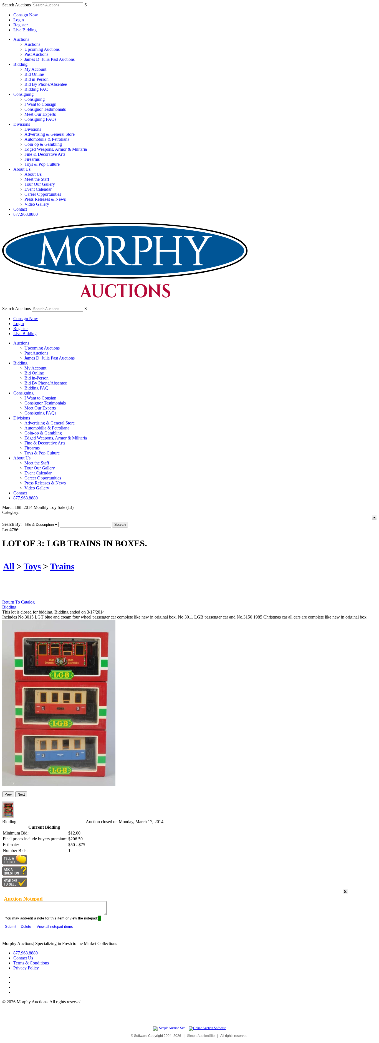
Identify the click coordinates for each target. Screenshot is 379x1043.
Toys (32, 566)
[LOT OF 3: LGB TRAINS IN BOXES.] (58, 784)
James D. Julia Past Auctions (49, 59)
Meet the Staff (36, 179)
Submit (10, 926)
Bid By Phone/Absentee (45, 84)
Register (20, 24)
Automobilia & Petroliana (46, 139)
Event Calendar (38, 189)
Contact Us (23, 958)
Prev (8, 794)
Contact (20, 209)
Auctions (21, 39)
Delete (26, 926)
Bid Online (34, 74)
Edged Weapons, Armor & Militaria (55, 149)
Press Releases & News (45, 199)
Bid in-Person (36, 79)
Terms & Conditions (31, 963)
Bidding (20, 64)
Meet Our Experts (40, 114)
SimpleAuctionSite (201, 1036)
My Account (35, 69)
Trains (62, 566)
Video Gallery (36, 204)
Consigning (23, 94)
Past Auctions (36, 54)
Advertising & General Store (49, 134)
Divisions (21, 124)
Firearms (32, 159)
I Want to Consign (40, 104)
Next (21, 794)
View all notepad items (55, 926)
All (8, 566)
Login (18, 19)
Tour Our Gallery (39, 184)
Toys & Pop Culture (42, 164)
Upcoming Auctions (42, 49)
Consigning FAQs (40, 119)
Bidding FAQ (36, 89)
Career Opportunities (42, 194)
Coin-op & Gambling (43, 144)
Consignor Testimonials (45, 109)
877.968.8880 (25, 214)
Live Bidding (25, 29)
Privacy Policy (26, 968)
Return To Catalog (18, 602)
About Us (22, 169)
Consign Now (25, 14)
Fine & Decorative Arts (44, 154)
